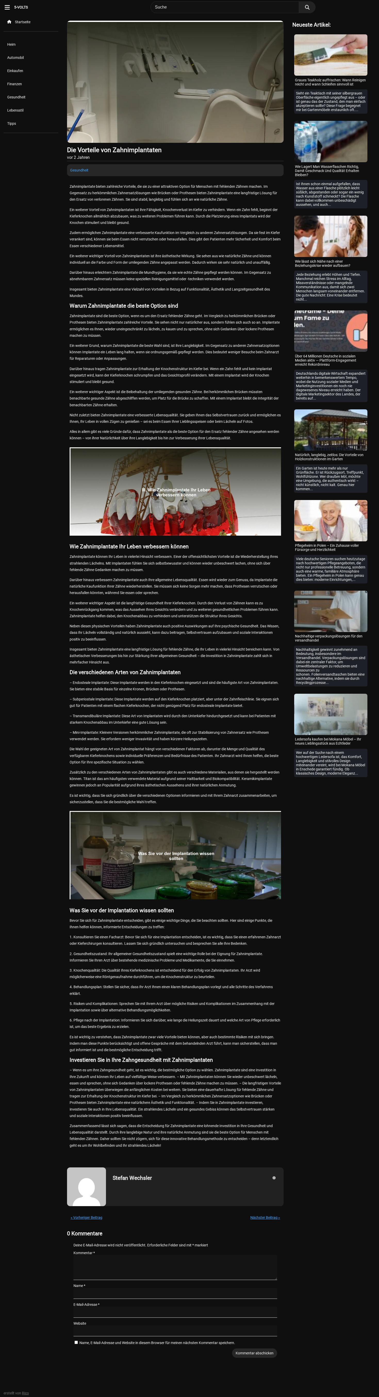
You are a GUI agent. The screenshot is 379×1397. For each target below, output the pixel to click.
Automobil (15, 58)
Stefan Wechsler (132, 1178)
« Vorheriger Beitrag (86, 1217)
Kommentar (84, 1253)
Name (79, 1286)
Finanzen (14, 84)
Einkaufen (15, 71)
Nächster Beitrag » (265, 1217)
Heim (11, 44)
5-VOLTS (21, 7)
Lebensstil (15, 110)
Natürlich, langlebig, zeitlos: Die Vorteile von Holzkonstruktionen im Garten (329, 457)
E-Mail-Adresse (86, 1304)
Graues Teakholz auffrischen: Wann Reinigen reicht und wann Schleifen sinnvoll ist (330, 82)
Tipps (11, 123)
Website (79, 1323)
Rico (25, 1393)
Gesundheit (16, 97)
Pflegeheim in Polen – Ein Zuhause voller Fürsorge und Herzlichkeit (327, 547)
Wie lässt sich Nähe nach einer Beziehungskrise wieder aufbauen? (322, 263)
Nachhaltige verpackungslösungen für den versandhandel (328, 638)
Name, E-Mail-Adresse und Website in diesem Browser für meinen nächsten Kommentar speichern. (157, 1343)
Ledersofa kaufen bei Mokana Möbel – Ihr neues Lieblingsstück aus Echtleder (328, 741)
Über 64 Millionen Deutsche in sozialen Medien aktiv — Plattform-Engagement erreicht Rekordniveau (325, 360)
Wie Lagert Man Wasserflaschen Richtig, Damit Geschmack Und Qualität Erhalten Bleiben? (327, 171)
